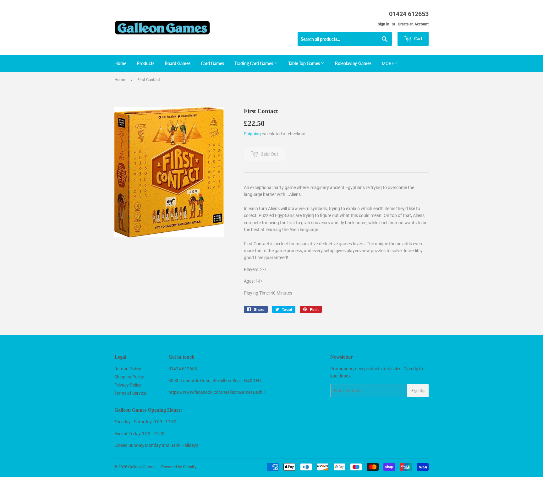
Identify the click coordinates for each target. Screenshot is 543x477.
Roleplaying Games (353, 63)
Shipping (252, 133)
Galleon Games (142, 466)
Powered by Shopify (178, 466)
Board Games (177, 63)
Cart (417, 38)
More (388, 63)
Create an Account (413, 24)
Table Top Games (304, 63)
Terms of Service (130, 393)
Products (145, 63)
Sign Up (418, 390)
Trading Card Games (254, 63)
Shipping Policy (129, 376)
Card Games (212, 63)
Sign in (383, 24)
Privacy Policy (127, 385)
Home (120, 63)
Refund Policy (127, 368)
